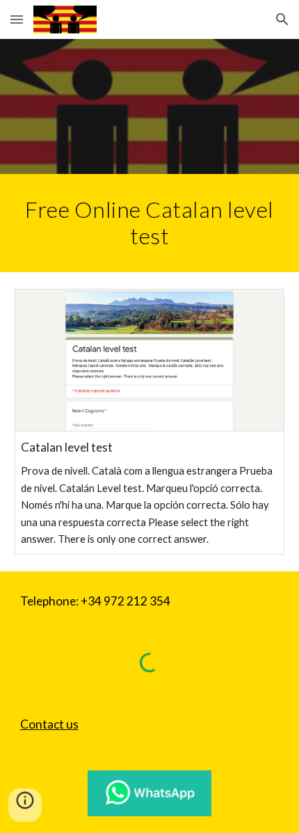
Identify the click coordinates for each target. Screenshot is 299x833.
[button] (16, 19)
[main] (150, 223)
